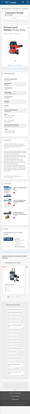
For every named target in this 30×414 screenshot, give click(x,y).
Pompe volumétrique (12, 351)
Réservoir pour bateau (12, 336)
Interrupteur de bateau (12, 339)
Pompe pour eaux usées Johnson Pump (14, 372)
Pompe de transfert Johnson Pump (14, 312)
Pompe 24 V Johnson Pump (13, 322)
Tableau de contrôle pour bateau (14, 333)
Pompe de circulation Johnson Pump (13, 365)
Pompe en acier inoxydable (13, 369)
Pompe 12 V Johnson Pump (13, 315)
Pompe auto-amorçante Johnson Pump (14, 326)
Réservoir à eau (10, 345)
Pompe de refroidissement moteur (15, 348)
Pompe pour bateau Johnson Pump (15, 309)
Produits (14, 18)
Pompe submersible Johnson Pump (15, 358)
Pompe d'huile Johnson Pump (13, 342)
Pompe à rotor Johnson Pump (13, 319)
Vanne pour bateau (11, 355)
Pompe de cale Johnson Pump (13, 329)
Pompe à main (10, 361)
